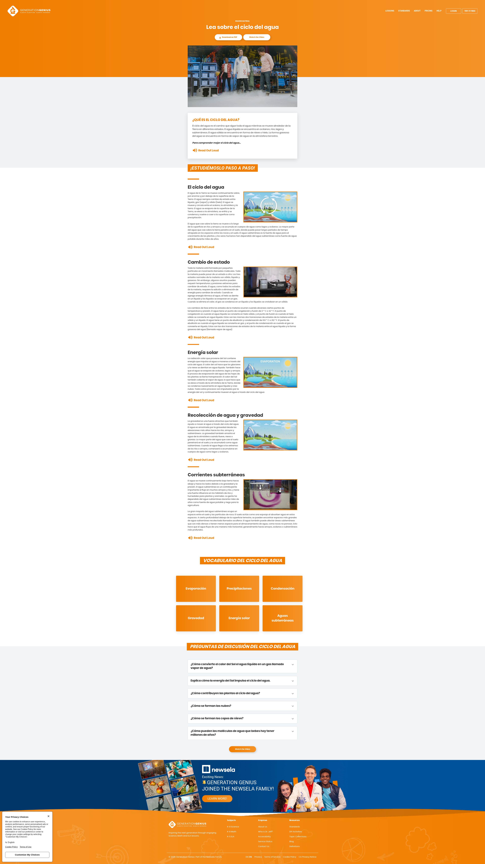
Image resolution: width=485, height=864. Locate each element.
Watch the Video (256, 37)
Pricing (428, 11)
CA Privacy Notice (307, 857)
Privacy (258, 857)
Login (453, 11)
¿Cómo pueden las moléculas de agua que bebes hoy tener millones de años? (232, 733)
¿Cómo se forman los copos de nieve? (217, 718)
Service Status (265, 842)
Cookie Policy (289, 857)
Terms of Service (272, 857)
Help (439, 11)
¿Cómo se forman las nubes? (211, 706)
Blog (291, 842)
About (417, 11)
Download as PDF (229, 37)
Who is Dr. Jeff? (265, 832)
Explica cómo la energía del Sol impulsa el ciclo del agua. (230, 680)
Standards (404, 11)
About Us (262, 827)
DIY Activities (295, 832)
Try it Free (469, 11)
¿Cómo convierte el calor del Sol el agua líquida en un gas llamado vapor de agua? (237, 666)
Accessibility (264, 837)
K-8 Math (231, 832)
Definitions (294, 846)
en (247, 857)
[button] (271, 836)
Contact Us (263, 846)
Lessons (389, 11)
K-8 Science (233, 827)
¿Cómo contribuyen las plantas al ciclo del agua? (225, 693)
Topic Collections (297, 837)
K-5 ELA (230, 837)
